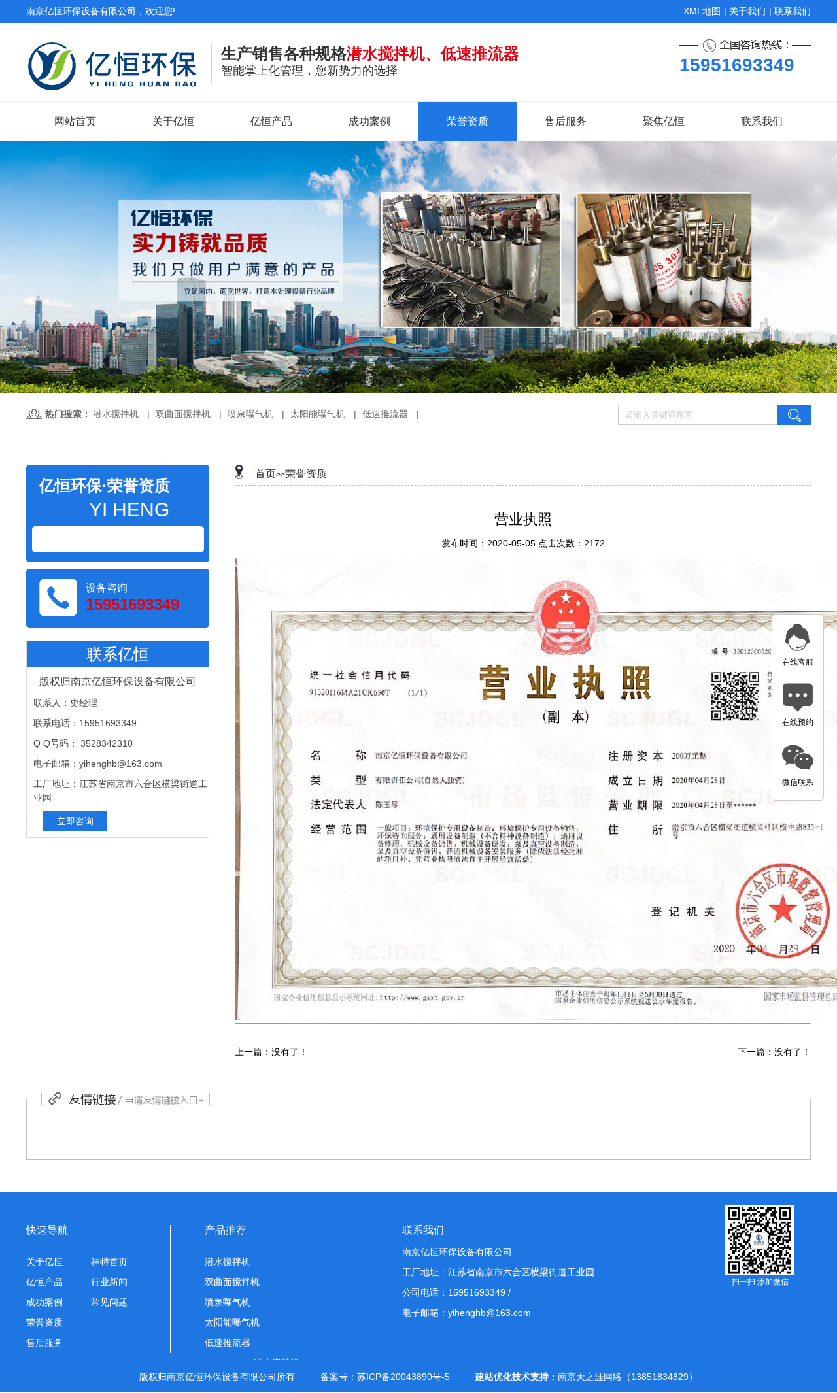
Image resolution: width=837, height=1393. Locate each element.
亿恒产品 (271, 121)
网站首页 (75, 121)
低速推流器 (385, 414)
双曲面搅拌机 (183, 414)
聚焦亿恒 (664, 121)
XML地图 (702, 11)
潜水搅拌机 (116, 414)
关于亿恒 (173, 121)
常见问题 (109, 1302)
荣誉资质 (467, 121)
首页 (265, 473)
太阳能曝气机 (317, 414)
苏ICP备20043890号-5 (403, 1376)
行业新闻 (109, 1282)
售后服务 (566, 121)
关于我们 (747, 11)
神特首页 (109, 1261)
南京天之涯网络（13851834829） (628, 1376)
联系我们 (792, 11)
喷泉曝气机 (250, 414)
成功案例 (369, 121)
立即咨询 (75, 821)
